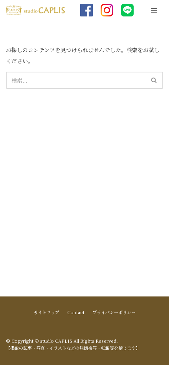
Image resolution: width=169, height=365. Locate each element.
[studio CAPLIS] (35, 10)
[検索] (154, 80)
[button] (154, 80)
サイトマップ (46, 312)
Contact (75, 312)
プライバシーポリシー (114, 312)
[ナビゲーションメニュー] (154, 10)
